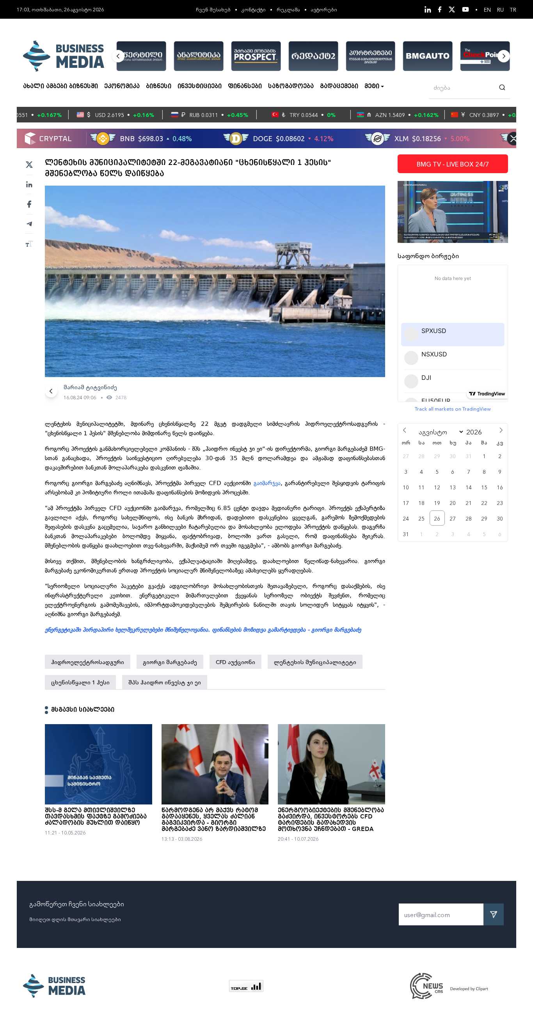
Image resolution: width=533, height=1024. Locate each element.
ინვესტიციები (200, 86)
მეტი (371, 86)
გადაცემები (339, 86)
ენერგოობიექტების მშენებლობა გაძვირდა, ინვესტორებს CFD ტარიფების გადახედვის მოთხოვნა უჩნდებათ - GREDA (331, 820)
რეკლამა (288, 9)
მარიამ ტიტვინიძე (90, 387)
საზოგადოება (291, 86)
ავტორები (324, 9)
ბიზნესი (158, 86)
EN (487, 9)
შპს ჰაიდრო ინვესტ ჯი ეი (164, 682)
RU (500, 9)
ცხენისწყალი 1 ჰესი (80, 682)
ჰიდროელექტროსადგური (87, 662)
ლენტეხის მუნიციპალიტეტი (315, 662)
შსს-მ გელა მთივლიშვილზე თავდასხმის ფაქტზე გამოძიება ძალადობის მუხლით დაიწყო (96, 817)
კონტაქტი (254, 9)
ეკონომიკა (122, 86)
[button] (118, 56)
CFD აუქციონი (235, 662)
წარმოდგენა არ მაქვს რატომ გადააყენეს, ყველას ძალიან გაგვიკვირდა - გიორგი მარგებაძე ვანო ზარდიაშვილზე (214, 820)
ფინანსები (245, 86)
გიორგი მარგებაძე (170, 662)
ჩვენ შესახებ (213, 9)
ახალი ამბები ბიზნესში (60, 86)
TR (513, 9)
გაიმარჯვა (267, 483)
